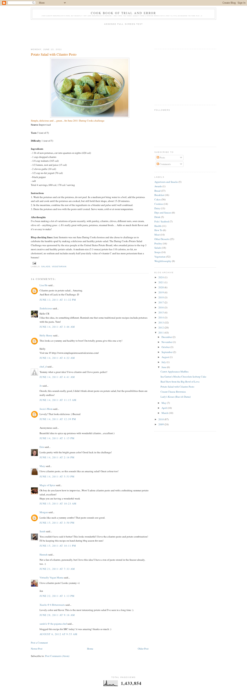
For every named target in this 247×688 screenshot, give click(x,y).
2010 (161, 419)
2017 (161, 302)
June (164, 367)
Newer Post (36, 648)
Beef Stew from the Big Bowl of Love (180, 381)
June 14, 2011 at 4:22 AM (57, 358)
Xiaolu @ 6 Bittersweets (52, 604)
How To (158, 230)
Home (90, 648)
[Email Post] (34, 263)
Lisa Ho (44, 285)
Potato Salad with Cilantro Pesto (53, 54)
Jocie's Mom (46, 409)
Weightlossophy (162, 261)
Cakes (157, 199)
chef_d (43, 366)
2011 (161, 332)
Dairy (157, 208)
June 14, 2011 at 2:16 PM (57, 457)
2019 (161, 292)
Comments (165, 164)
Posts (162, 157)
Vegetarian (59, 266)
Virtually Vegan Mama (51, 577)
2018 (161, 297)
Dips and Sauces (162, 212)
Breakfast (159, 195)
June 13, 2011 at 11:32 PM (58, 299)
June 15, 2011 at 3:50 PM (57, 522)
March (165, 413)
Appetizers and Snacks (166, 182)
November (167, 342)
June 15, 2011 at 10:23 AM (58, 503)
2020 (161, 287)
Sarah (42, 531)
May (164, 403)
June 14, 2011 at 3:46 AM (57, 326)
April (164, 408)
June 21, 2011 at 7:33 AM (57, 569)
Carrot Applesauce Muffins (175, 371)
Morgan (44, 512)
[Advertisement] (123, 35)
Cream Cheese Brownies (173, 391)
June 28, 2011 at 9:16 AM (57, 615)
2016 (161, 307)
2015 (161, 312)
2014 (161, 317)
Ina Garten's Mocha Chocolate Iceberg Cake (183, 376)
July (164, 362)
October (166, 347)
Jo (41, 385)
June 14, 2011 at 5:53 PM (57, 476)
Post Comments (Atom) (57, 656)
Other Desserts (161, 239)
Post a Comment (39, 642)
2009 (161, 424)
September (167, 352)
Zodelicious (46, 308)
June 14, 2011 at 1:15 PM (57, 438)
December (167, 337)
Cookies (158, 204)
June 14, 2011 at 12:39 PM (58, 419)
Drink (157, 217)
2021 (161, 282)
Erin (42, 447)
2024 (161, 277)
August (166, 357)
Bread (157, 190)
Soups (157, 252)
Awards (158, 186)
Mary (42, 466)
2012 (161, 327)
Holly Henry (46, 335)
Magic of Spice (47, 485)
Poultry (158, 243)
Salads (45, 266)
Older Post (143, 648)
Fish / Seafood (161, 221)
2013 (161, 322)
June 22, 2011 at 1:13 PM (57, 596)
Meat (157, 234)
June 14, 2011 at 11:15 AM (58, 400)
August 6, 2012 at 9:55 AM (59, 634)
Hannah (44, 554)
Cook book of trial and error (123, 13)
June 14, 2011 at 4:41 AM (57, 377)
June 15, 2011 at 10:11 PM (58, 545)
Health (157, 226)
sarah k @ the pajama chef (53, 623)
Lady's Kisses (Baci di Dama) (176, 396)
